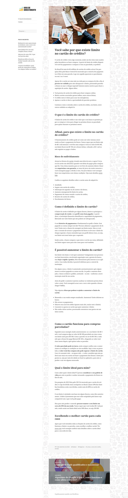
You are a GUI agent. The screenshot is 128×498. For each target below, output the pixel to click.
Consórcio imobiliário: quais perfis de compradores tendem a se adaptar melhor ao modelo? (27, 67)
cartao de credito (96, 447)
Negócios (81, 447)
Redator (74, 447)
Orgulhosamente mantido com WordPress (67, 494)
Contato (20, 22)
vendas (57, 448)
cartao (89, 447)
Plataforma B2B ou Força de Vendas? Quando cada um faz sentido (26, 61)
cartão (71, 161)
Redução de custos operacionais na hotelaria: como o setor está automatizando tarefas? (27, 45)
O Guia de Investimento (24, 19)
